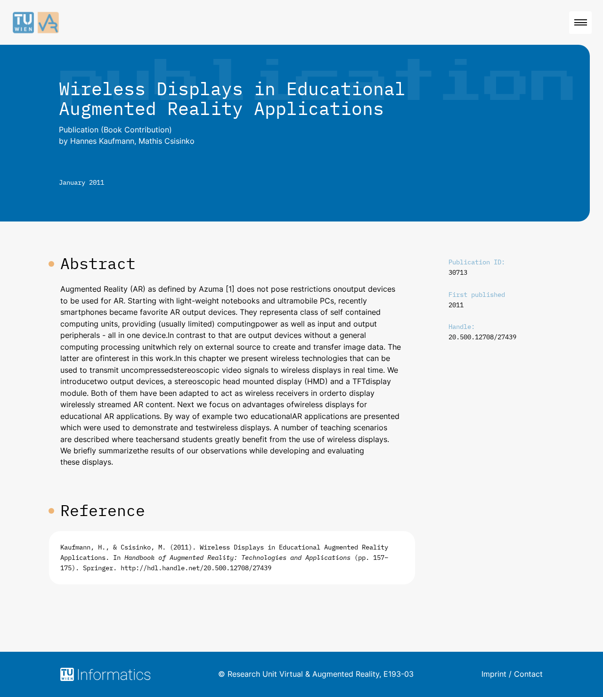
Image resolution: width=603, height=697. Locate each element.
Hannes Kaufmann (102, 141)
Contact (528, 674)
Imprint (493, 674)
